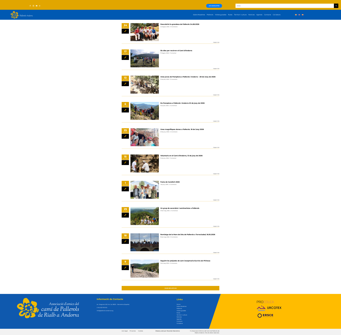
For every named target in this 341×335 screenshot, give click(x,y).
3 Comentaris (173, 79)
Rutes (178, 313)
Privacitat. (133, 331)
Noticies (179, 317)
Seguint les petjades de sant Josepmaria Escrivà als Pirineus (185, 261)
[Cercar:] (284, 5)
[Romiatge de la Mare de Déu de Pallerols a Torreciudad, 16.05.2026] (144, 242)
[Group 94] (22, 11)
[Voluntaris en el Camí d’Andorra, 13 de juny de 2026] (144, 163)
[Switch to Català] (296, 15)
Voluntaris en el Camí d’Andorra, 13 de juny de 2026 (181, 156)
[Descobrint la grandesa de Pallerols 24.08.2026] (144, 32)
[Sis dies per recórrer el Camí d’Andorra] (144, 58)
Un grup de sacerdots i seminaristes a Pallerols (179, 208)
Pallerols (179, 308)
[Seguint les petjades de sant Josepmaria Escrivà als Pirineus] (144, 269)
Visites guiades (181, 310)
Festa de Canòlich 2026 (170, 182)
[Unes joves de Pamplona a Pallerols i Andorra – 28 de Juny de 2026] (144, 85)
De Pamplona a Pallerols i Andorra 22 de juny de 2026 (182, 103)
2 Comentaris (173, 105)
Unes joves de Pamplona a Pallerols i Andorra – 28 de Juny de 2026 (187, 77)
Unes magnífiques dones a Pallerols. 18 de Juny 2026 (182, 129)
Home (178, 304)
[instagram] (33, 5)
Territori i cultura (182, 315)
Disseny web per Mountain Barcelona (167, 331)
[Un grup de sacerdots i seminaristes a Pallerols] (144, 216)
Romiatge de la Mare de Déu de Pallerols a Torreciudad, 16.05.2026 (187, 235)
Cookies (140, 331)
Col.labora (180, 323)
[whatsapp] (39, 5)
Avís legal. (125, 331)
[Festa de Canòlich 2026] (144, 190)
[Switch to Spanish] (302, 15)
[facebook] (30, 5)
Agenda (179, 319)
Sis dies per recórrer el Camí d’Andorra (176, 51)
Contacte (179, 321)
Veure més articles (170, 288)
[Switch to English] (299, 15)
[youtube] (36, 5)
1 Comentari (173, 53)
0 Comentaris (174, 26)
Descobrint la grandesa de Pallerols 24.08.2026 (179, 24)
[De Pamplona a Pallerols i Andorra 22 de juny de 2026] (144, 111)
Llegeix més (216, 42)
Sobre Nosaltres (181, 306)
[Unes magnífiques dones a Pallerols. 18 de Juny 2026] (144, 137)
